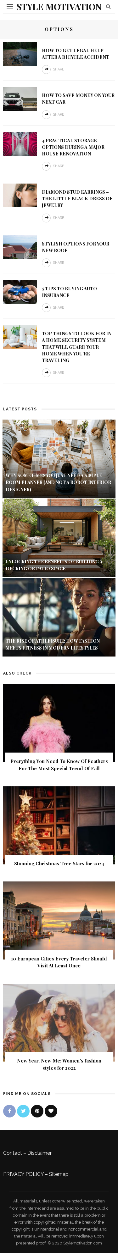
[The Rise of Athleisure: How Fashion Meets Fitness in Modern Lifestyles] (59, 617)
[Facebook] (9, 1111)
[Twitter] (23, 1111)
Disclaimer (39, 1153)
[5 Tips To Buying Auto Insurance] (20, 292)
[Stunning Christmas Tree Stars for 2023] (59, 825)
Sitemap (59, 1174)
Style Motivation (59, 6)
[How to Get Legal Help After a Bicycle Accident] (20, 54)
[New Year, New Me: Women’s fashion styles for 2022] (59, 1022)
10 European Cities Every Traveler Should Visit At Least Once (59, 962)
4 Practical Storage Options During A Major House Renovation (73, 147)
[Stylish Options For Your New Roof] (20, 247)
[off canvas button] (10, 6)
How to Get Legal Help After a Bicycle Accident (75, 53)
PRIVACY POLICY (23, 1174)
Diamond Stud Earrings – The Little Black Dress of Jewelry (77, 198)
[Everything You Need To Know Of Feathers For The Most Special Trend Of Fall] (59, 723)
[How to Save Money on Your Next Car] (20, 98)
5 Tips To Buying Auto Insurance (69, 291)
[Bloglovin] (51, 1111)
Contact (12, 1153)
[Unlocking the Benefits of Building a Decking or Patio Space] (59, 538)
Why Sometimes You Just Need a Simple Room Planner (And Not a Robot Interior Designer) (58, 482)
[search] (108, 6)
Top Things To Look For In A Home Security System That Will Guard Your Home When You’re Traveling (76, 346)
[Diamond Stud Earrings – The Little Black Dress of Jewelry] (20, 195)
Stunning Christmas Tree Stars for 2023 (59, 863)
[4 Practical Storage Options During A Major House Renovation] (20, 143)
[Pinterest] (37, 1111)
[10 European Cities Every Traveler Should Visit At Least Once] (59, 920)
